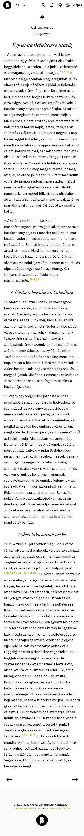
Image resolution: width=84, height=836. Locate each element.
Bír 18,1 (64, 71)
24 (47, 598)
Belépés (76, 5)
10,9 (35, 573)
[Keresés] (43, 5)
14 (68, 351)
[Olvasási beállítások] (52, 5)
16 (5, 396)
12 (60, 320)
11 (5, 302)
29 (38, 718)
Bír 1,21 (34, 279)
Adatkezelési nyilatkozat (27, 808)
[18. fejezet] (9, 779)
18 (74, 432)
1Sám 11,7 (28, 735)
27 (29, 676)
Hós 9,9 (26, 573)
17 (17, 420)
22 (5, 544)
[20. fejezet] (75, 779)
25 (5, 628)
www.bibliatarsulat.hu (57, 808)
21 (5, 510)
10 (49, 256)
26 (71, 652)
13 (30, 338)
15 (77, 363)
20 (74, 486)
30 (37, 736)
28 (67, 700)
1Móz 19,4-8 (12, 573)
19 (55, 462)
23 (40, 574)
